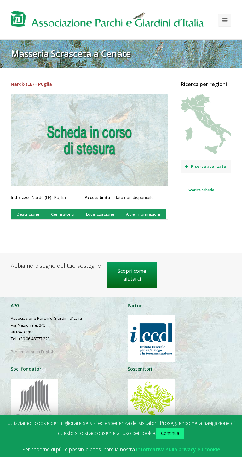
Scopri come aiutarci (132, 275)
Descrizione (28, 214)
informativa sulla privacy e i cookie (178, 449)
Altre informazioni (143, 214)
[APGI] (107, 21)
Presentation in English (33, 351)
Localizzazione (100, 214)
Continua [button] (170, 433)
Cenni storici (62, 214)
